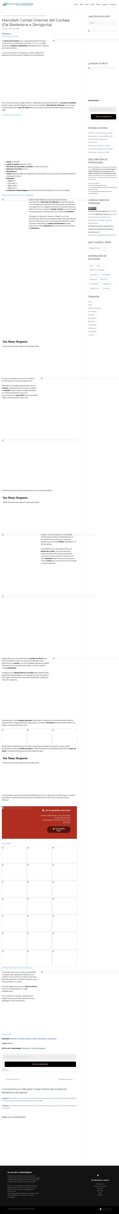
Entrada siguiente (66, 1079)
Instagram (41, 1048)
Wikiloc (10, 1043)
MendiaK (16, 29)
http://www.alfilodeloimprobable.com (102, 235)
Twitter (33, 1048)
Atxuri (34, 1039)
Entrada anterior (12, 1079)
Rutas (98, 4)
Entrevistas (94, 275)
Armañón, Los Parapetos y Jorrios (100, 133)
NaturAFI (103, 279)
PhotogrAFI (94, 284)
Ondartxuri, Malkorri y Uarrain (99, 145)
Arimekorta (43, 1039)
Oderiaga (35, 43)
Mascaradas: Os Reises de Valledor (100, 149)
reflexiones (107, 284)
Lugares (105, 4)
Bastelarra (14, 1039)
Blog (81, 4)
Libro (92, 4)
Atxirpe (29, 1039)
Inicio (76, 4)
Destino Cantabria (97, 270)
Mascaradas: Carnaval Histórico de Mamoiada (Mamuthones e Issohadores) (100, 139)
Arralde (22, 1039)
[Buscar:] (102, 23)
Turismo (106, 288)
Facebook (26, 1048)
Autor (87, 4)
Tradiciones (94, 288)
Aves (91, 265)
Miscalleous (93, 279)
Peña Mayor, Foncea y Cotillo (99, 152)
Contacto (113, 4)
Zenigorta (52, 1039)
